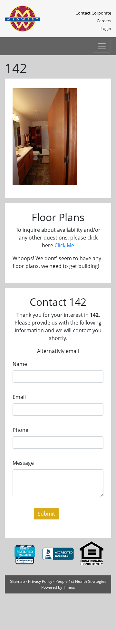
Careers (104, 21)
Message (23, 462)
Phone (20, 429)
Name (20, 364)
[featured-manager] (25, 553)
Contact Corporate (93, 13)
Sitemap (17, 581)
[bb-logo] (58, 553)
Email (19, 396)
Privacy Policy (40, 581)
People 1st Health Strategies (80, 581)
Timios (69, 587)
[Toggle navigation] (102, 46)
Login (106, 28)
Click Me (64, 245)
